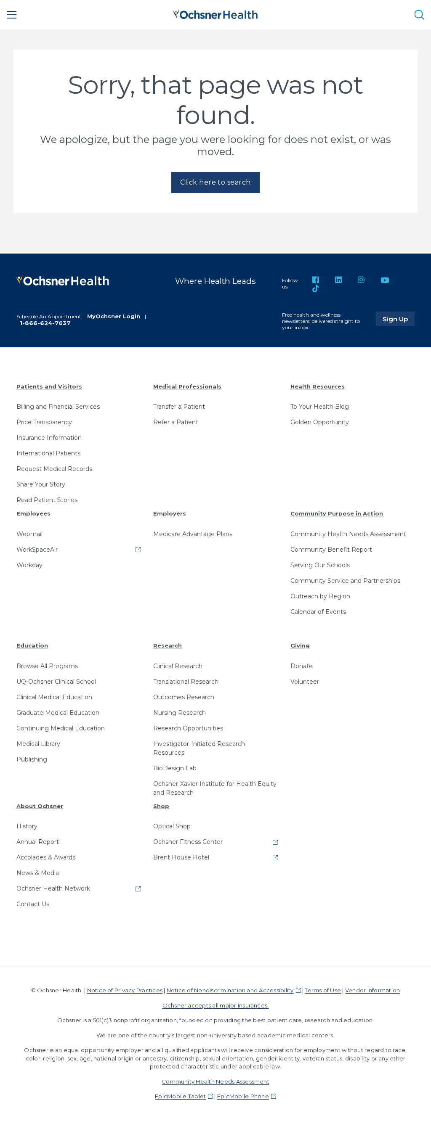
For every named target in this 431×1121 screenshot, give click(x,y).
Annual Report (37, 842)
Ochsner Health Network (53, 888)
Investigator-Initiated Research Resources (199, 748)
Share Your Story (40, 484)
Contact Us (32, 904)
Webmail (29, 534)
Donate (301, 666)
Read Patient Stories (46, 500)
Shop (161, 806)
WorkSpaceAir (37, 549)
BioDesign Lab (175, 768)
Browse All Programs (47, 666)
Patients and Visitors (49, 386)
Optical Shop (172, 826)
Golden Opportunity (319, 422)
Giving (300, 645)
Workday (29, 565)
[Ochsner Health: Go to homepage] (215, 13)
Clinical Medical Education (54, 697)
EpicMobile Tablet (180, 1096)
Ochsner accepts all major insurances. (215, 1005)
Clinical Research (177, 666)
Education (32, 645)
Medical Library (38, 744)
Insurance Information (49, 438)
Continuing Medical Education (60, 728)
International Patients (48, 453)
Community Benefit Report (331, 549)
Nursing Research (179, 712)
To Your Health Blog (319, 406)
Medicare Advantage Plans (192, 534)
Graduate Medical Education (57, 712)
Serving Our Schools (320, 565)
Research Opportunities (188, 728)
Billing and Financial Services (58, 406)
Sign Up (399, 319)
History (26, 826)
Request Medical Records (54, 469)
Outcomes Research (183, 697)
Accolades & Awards (45, 857)
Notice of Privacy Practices (124, 990)
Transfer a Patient (179, 406)
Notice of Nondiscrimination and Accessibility (230, 990)
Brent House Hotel (181, 857)
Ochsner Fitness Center (188, 842)
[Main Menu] (11, 14)
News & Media (37, 873)
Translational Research (185, 681)
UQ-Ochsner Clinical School (56, 681)
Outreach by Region (320, 596)
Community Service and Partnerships (345, 580)
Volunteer (304, 681)
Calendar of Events (318, 612)
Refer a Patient (175, 422)
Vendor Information (372, 990)
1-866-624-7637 (45, 323)
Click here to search (215, 182)
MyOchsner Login (113, 316)
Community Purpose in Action (336, 513)
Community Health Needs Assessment (348, 534)
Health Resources (317, 386)
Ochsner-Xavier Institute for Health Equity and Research (215, 788)
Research (167, 645)
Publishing (31, 759)
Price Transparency (44, 422)
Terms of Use (323, 990)
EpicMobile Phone (243, 1096)
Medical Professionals (187, 386)
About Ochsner (39, 806)
